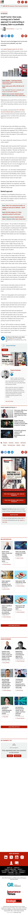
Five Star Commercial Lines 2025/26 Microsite (14, 494)
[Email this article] (12, 36)
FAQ (16, 872)
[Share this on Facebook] (2, 36)
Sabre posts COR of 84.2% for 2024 (20, 581)
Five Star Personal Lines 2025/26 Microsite (14, 501)
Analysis (5, 442)
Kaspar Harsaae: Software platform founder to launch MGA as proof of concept (20, 423)
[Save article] (25, 36)
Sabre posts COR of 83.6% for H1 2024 (20, 607)
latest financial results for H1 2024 (13, 49)
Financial (11, 442)
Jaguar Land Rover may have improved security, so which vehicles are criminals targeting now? (7, 609)
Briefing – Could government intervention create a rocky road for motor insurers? (12, 82)
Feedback (21, 872)
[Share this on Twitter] (5, 36)
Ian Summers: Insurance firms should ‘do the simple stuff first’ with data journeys (20, 711)
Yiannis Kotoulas (10, 28)
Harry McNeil (6, 662)
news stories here (20, 95)
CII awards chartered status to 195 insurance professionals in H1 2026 (20, 434)
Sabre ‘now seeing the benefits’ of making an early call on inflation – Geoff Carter (13, 207)
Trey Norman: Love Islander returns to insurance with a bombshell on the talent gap (20, 683)
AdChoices (22, 871)
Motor (4, 445)
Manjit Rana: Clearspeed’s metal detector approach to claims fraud (19, 655)
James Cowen (20, 558)
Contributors (5, 871)
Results (18, 445)
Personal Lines (11, 445)
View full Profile (9, 401)
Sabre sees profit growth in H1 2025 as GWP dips (20, 553)
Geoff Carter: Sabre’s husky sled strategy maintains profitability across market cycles (7, 556)
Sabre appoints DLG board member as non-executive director (7, 583)
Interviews (4, 13)
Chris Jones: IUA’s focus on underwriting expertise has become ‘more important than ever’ (20, 413)
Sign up (5, 350)
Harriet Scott (20, 690)
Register (17, 756)
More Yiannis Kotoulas (8, 407)
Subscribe (11, 872)
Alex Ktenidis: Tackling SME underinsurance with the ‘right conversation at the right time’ (6, 683)
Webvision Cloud (17, 912)
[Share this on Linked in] (8, 36)
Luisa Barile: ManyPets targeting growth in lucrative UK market (7, 710)
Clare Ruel (5, 716)
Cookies (4, 872)
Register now (14, 515)
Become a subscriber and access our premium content (13, 90)
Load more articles (14, 625)
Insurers (17, 442)
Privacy (20, 869)
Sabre (23, 445)
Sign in (7, 32)
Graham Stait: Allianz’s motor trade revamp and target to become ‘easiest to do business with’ (7, 655)
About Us (9, 867)
